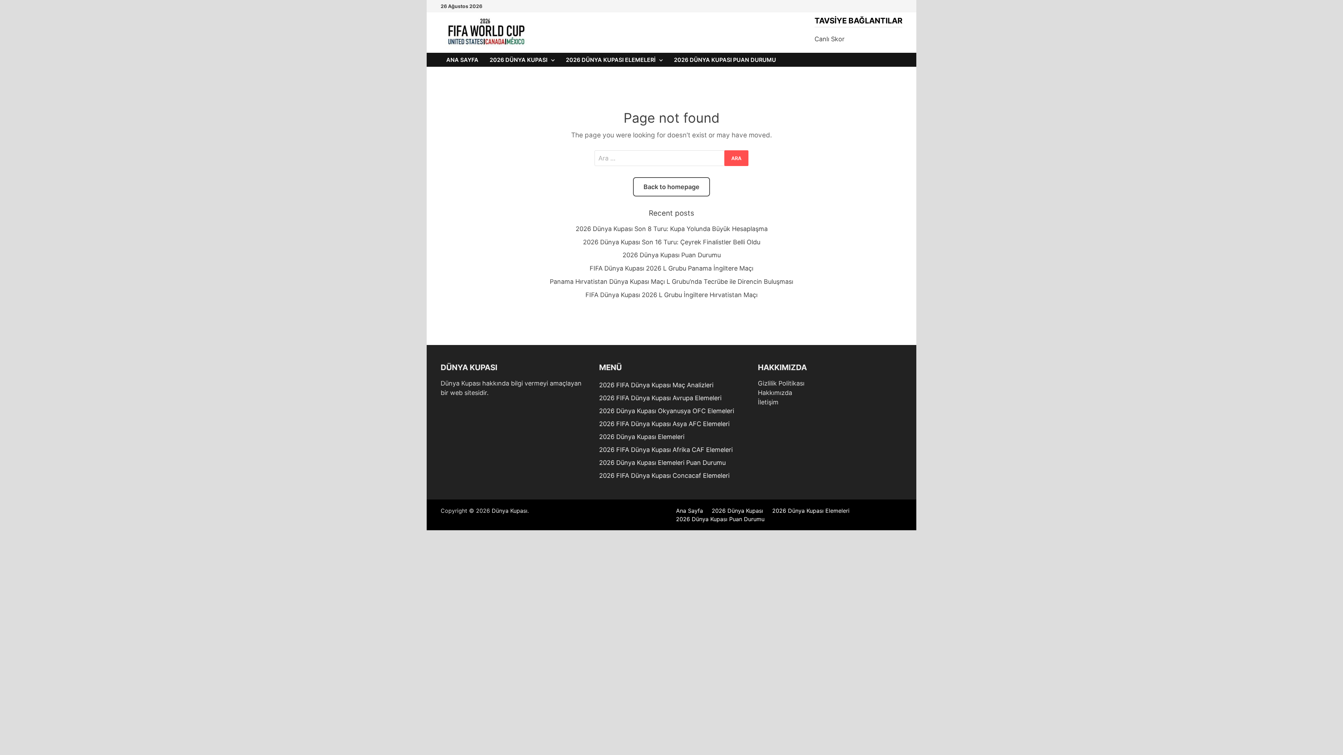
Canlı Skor (830, 39)
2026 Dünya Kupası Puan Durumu (725, 59)
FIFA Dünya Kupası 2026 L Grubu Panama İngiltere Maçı (671, 268)
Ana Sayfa (462, 59)
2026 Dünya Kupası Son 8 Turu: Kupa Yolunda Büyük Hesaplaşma (672, 228)
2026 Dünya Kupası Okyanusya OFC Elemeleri (666, 411)
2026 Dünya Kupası (518, 59)
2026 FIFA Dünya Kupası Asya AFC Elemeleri (664, 423)
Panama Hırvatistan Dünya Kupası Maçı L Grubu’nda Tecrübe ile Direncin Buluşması (671, 281)
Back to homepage (671, 186)
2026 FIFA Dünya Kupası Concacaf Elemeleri (664, 475)
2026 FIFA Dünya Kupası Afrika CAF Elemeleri (666, 449)
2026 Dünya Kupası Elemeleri (610, 59)
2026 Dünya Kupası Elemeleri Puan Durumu (662, 462)
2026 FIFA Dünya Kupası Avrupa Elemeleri (660, 398)
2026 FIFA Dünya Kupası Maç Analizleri (656, 385)
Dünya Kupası (509, 510)
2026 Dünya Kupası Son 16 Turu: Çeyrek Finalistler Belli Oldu (671, 242)
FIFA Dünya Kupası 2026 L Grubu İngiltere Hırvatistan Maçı (671, 295)
